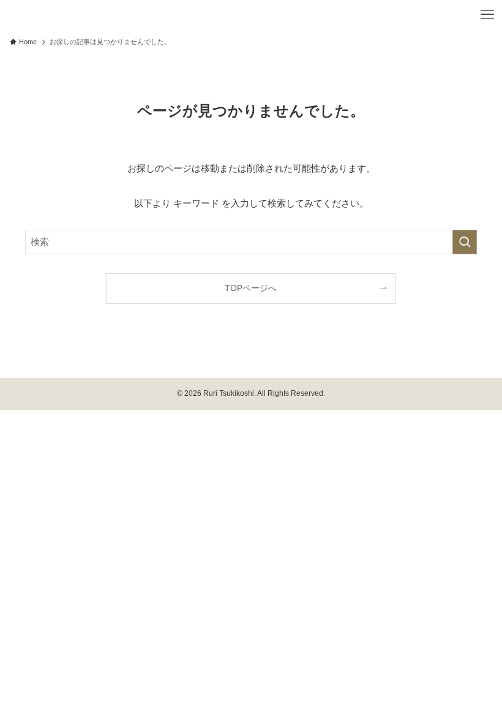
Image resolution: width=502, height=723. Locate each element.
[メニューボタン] (487, 14)
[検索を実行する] (464, 242)
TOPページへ (251, 288)
